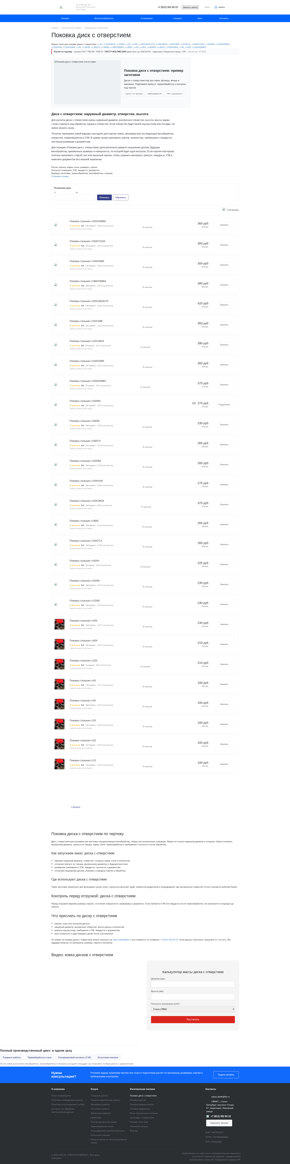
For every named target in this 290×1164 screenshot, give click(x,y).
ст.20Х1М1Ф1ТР (146, 44)
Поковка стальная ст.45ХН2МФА (88, 221)
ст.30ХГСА (185, 44)
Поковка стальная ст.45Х (83, 620)
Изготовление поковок (142, 1089)
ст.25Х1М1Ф (161, 44)
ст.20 (128, 44)
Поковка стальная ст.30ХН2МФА (88, 381)
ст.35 (78, 47)
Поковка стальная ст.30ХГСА (86, 540)
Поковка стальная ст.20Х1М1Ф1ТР (89, 301)
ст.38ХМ (105, 47)
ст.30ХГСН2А (198, 44)
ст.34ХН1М (56, 47)
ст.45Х (188, 47)
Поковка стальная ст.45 (83, 680)
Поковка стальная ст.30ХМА (85, 461)
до (77, 192)
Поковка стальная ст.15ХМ (84, 600)
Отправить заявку (60, 176)
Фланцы (134, 1131)
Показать (104, 197)
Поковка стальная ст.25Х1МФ (86, 321)
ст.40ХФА (151, 47)
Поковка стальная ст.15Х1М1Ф (87, 341)
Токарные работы (12, 1057)
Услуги (94, 1089)
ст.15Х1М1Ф (109, 44)
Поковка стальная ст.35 (83, 720)
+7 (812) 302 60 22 (169, 939)
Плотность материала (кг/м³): (165, 1004)
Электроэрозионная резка (103, 1122)
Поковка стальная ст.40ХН (84, 560)
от (55, 192)
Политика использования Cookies (68, 1104)
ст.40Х (143, 47)
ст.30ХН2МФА (223, 44)
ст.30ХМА (210, 44)
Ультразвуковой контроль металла (107, 1131)
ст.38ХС (129, 47)
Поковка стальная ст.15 (83, 760)
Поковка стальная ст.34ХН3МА (87, 261)
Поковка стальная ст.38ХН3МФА (88, 281)
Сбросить (120, 197)
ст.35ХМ (86, 47)
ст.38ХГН (95, 47)
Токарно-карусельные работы (105, 1100)
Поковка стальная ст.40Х (83, 640)
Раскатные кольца (139, 1126)
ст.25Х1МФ (174, 44)
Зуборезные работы (100, 1113)
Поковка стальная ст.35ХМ (84, 580)
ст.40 (136, 47)
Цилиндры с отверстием (142, 1117)
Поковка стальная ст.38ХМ (84, 421)
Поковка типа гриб (139, 1122)
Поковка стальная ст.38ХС (84, 521)
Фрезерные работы (100, 1104)
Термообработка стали (39, 1057)
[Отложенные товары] (231, 7)
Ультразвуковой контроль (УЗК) (74, 1057)
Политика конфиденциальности (67, 1100)
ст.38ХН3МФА (117, 47)
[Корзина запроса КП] (237, 7)
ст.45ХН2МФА (199, 47)
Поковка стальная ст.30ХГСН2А (87, 241)
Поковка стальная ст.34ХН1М (86, 481)
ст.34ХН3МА (69, 47)
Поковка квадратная (140, 1109)
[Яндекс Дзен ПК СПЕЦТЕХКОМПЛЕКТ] (145, 1156)
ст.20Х (135, 44)
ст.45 (181, 47)
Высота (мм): (157, 991)
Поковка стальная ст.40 (83, 700)
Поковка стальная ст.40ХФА (85, 401)
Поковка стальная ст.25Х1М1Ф (87, 501)
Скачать (75, 807)
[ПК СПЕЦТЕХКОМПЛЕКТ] (61, 7)
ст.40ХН (161, 47)
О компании (58, 1089)
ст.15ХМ (120, 44)
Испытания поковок (108, 1057)
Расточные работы (100, 1109)
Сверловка (96, 1117)
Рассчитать (193, 1019)
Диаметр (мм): (158, 978)
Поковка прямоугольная (142, 1104)
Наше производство (61, 1095)
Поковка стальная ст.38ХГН (85, 441)
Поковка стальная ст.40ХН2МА (87, 361)
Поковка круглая (138, 1100)
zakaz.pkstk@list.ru (122, 939)
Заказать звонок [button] (190, 7)
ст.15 (100, 44)
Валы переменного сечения (144, 1113)
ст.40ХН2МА (172, 47)
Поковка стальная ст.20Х (83, 660)
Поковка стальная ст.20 (83, 740)
